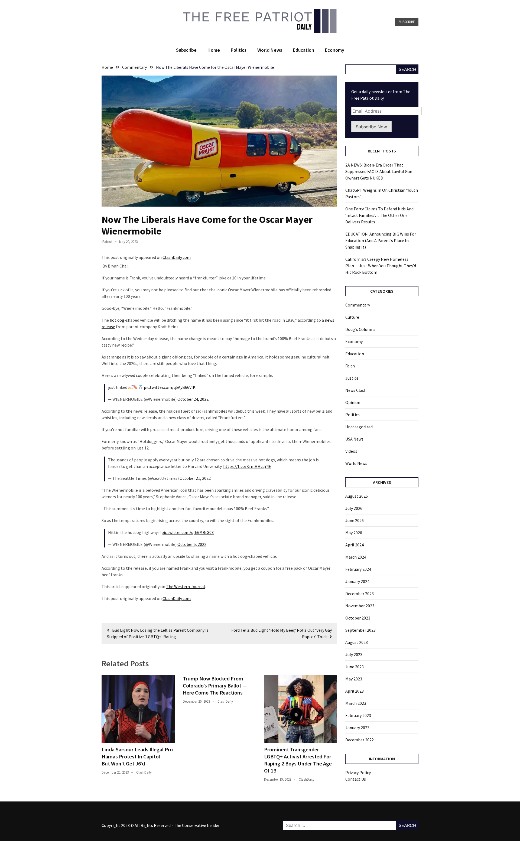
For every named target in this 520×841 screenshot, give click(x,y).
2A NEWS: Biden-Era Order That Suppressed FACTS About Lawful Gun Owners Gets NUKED (378, 171)
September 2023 (360, 630)
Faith (350, 366)
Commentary (357, 305)
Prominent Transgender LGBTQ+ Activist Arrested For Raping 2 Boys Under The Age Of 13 (298, 760)
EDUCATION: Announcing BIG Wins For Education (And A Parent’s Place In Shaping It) (380, 240)
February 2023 (358, 715)
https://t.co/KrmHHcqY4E (247, 466)
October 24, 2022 (193, 399)
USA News (354, 439)
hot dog (117, 320)
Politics (238, 50)
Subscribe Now (371, 126)
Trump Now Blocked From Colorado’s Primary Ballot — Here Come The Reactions (215, 685)
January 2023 (357, 727)
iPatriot (107, 241)
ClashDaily (144, 772)
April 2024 (354, 544)
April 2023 (354, 691)
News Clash (355, 390)
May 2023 (353, 679)
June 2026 (354, 520)
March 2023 (355, 703)
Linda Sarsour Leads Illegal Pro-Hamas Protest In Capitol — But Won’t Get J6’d (138, 756)
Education (303, 50)
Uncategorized (359, 426)
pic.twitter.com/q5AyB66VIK (170, 387)
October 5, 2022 (191, 544)
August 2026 (356, 496)
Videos (351, 451)
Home (213, 50)
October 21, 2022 (195, 478)
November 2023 (359, 605)
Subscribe (407, 21)
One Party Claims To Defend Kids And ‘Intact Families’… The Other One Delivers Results (379, 215)
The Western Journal (185, 586)
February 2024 (358, 569)
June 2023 (354, 666)
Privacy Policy (358, 772)
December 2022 (359, 739)
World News (269, 50)
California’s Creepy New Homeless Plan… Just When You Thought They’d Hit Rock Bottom (380, 265)
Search (407, 69)
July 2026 (353, 508)
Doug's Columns (360, 329)
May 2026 (353, 532)
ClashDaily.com (176, 257)
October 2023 (357, 618)
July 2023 (353, 654)
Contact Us (355, 779)
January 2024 (357, 581)
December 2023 (359, 593)
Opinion (352, 402)
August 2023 (356, 642)
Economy (334, 50)
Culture (352, 317)
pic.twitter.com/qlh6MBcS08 (187, 532)
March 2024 (355, 557)
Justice (352, 378)
